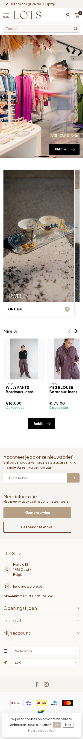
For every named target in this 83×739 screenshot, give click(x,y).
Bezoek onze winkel (37, 527)
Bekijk (39, 424)
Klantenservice (37, 512)
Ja (57, 725)
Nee (68, 725)
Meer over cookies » (42, 730)
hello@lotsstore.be (28, 586)
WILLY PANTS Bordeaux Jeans (20, 389)
